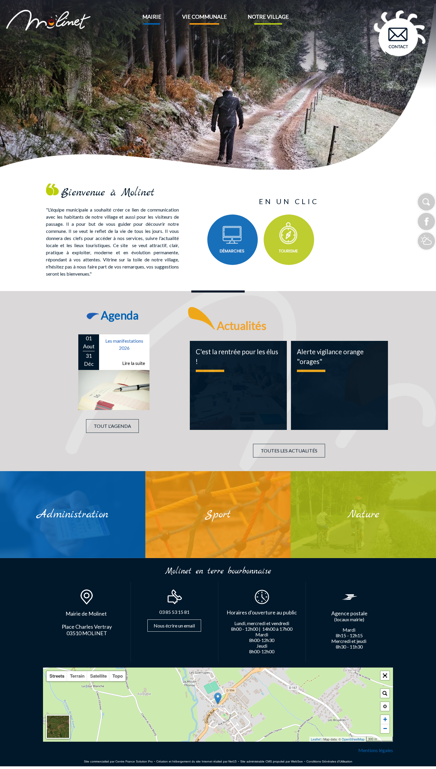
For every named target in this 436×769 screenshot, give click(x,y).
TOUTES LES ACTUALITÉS (289, 450)
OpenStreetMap (353, 739)
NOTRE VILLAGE (268, 16)
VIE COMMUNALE (204, 16)
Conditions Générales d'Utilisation (329, 761)
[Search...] (385, 693)
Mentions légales (375, 750)
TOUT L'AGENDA (112, 426)
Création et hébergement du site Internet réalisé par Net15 (196, 761)
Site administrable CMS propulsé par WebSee (271, 761)
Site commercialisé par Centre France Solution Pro (118, 761)
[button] (385, 675)
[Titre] (232, 240)
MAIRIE (151, 16)
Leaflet (316, 739)
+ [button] (385, 719)
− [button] (385, 728)
